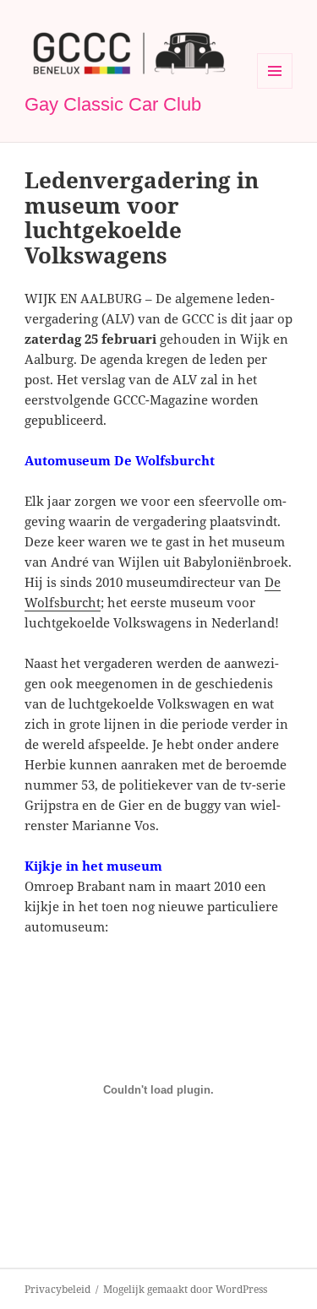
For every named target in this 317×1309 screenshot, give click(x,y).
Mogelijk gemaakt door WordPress (185, 1289)
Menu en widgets (275, 88)
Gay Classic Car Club (113, 104)
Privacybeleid (57, 1289)
